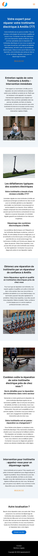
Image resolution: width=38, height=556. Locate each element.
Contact (19, 546)
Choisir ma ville (19, 532)
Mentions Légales (19, 548)
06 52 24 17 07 (19, 61)
